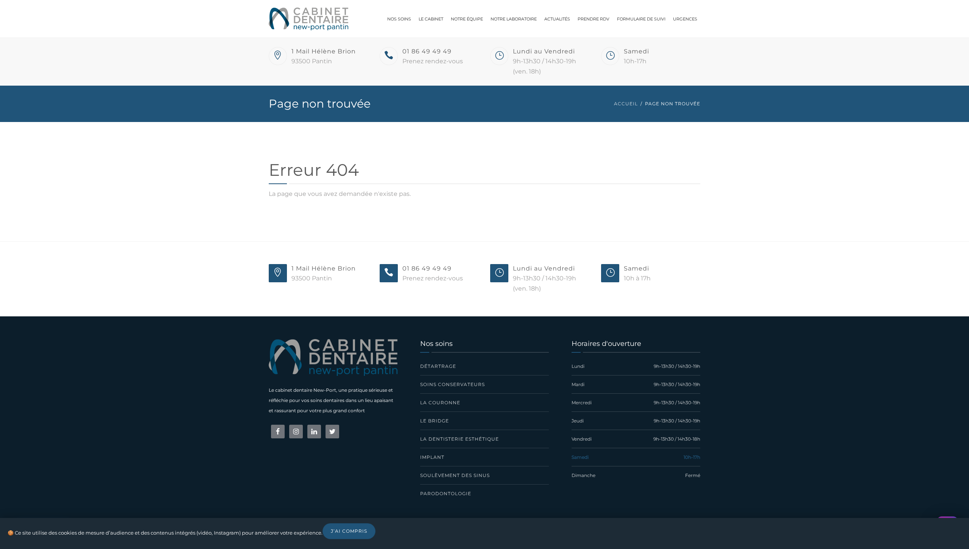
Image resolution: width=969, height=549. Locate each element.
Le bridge (434, 421)
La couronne (440, 402)
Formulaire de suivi (641, 19)
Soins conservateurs (452, 384)
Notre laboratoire (514, 19)
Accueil (626, 103)
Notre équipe (467, 19)
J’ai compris (349, 531)
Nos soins (399, 19)
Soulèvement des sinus (455, 475)
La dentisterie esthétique (459, 439)
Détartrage (438, 366)
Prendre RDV (593, 19)
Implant (432, 457)
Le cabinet (431, 19)
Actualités (557, 19)
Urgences (685, 19)
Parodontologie (445, 493)
